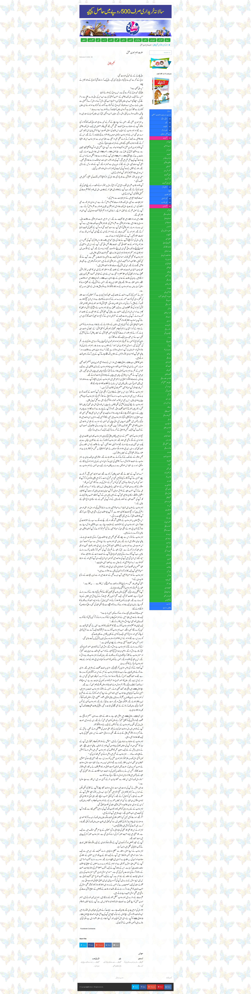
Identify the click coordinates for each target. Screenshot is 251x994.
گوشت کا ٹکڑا (169, 977)
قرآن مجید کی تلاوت (95, 958)
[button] (83, 945)
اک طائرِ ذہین (140, 958)
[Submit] (169, 53)
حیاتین (120, 958)
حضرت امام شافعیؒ (119, 977)
